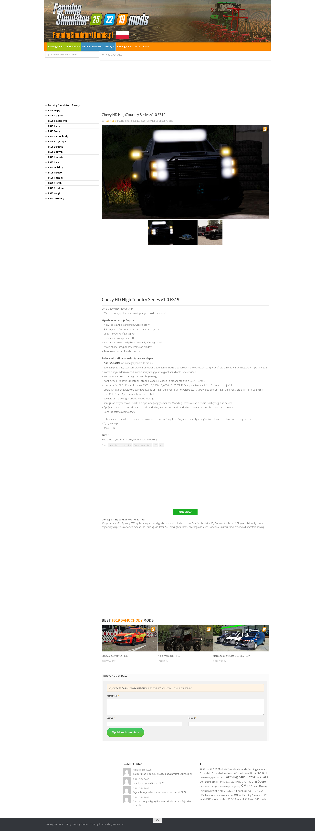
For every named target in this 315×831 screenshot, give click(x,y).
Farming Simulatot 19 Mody (85, 824)
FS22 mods (212, 799)
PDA (243, 791)
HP (236, 781)
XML (235, 795)
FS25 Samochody (58, 136)
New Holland (227, 791)
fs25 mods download (220, 773)
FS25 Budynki (55, 151)
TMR (249, 791)
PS (246, 791)
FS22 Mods (110, 120)
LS (257, 786)
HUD (240, 781)
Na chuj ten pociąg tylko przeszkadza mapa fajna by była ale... (162, 803)
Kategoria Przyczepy (232, 786)
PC (239, 791)
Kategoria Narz (217, 786)
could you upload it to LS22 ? (148, 783)
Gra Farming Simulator (211, 781)
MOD (215, 791)
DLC (222, 777)
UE (253, 791)
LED (155, 445)
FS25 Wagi (54, 193)
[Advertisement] (185, 85)
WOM (230, 795)
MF (211, 791)
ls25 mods (238, 773)
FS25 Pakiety (55, 172)
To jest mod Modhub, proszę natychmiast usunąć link (162, 773)
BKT (264, 773)
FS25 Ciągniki (55, 115)
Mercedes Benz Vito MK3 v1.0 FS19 (231, 655)
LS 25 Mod (248, 799)
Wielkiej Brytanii (220, 795)
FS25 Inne (53, 162)
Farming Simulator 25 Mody (63, 46)
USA (261, 790)
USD (203, 795)
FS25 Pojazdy (55, 177)
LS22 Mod (217, 769)
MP (219, 791)
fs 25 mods (237, 799)
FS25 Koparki (55, 157)
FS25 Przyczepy (57, 141)
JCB (248, 782)
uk (161, 445)
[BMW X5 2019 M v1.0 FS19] (129, 638)
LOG (254, 787)
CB (201, 778)
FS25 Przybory (56, 188)
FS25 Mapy (54, 110)
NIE (235, 791)
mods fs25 (224, 799)
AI (248, 773)
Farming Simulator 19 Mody (132, 46)
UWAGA (209, 795)
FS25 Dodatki (55, 146)
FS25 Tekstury (56, 198)
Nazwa (111, 718)
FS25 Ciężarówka (57, 120)
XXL (240, 795)
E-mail (192, 718)
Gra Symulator (228, 782)
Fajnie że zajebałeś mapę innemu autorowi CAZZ (159, 792)
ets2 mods (230, 769)
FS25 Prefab (55, 182)
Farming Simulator (239, 777)
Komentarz (113, 695)
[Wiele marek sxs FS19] (185, 638)
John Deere (258, 781)
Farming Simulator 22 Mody (97, 46)
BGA (259, 773)
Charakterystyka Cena (210, 778)
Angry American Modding (120, 445)
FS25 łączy (54, 126)
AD (246, 773)
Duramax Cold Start (142, 445)
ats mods (241, 769)
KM (243, 785)
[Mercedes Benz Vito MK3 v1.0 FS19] (241, 638)
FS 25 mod (205, 769)
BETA (253, 773)
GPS (265, 777)
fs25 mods (260, 799)
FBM (258, 777)
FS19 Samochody (112, 55)
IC (245, 781)
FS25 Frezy (54, 131)
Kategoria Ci (205, 786)
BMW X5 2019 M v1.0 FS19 (115, 655)
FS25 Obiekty (55, 167)
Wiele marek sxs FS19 (169, 655)
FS (261, 777)
